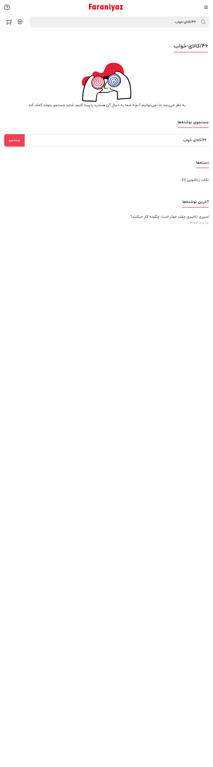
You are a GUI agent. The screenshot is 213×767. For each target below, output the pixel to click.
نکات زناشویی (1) (195, 179)
